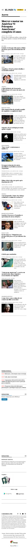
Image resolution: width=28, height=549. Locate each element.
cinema (3, 67)
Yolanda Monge (5, 151)
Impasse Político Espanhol (8, 213)
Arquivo (4, 474)
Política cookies (22, 533)
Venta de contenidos (10, 533)
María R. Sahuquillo (6, 53)
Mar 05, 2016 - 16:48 (17, 73)
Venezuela (4, 86)
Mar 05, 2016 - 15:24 (19, 151)
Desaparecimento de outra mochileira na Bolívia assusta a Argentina (12, 167)
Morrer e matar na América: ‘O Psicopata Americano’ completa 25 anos (12, 26)
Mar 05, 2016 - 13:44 (7, 184)
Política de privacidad (7, 535)
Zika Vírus (4, 46)
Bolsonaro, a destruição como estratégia (15, 374)
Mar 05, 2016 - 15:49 (8, 113)
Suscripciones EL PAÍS (19, 535)
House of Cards (5, 233)
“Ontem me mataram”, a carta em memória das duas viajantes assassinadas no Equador (13, 274)
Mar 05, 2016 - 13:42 (17, 219)
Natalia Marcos (5, 240)
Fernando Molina (5, 171)
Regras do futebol (6, 107)
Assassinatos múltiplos (7, 296)
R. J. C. (3, 132)
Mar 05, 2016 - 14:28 (18, 171)
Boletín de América (7, 459)
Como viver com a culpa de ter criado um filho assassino (12, 299)
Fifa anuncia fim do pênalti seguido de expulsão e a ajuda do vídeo (13, 110)
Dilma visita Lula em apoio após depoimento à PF (12, 181)
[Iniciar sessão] (25, 10)
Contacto (4, 533)
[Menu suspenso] (3, 10)
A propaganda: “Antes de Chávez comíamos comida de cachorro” (13, 196)
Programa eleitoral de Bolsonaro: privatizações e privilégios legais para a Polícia (14, 386)
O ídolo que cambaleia (9, 254)
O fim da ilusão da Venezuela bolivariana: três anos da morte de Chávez (13, 90)
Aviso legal (17, 533)
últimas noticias (6, 371)
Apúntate (4, 399)
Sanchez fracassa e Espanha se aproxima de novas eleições (12, 216)
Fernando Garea (5, 219)
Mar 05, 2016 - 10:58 (17, 240)
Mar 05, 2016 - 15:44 (16, 132)
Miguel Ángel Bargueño (7, 302)
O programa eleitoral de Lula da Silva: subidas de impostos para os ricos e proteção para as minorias (13, 381)
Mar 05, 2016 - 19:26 (7, 35)
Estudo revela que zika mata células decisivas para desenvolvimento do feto (14, 49)
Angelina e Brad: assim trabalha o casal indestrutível (13, 69)
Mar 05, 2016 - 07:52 (17, 302)
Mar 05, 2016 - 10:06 (17, 257)
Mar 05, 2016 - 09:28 (10, 278)
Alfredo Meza (5, 94)
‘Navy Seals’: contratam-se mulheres (11, 148)
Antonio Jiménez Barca (7, 257)
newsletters (5, 394)
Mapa (14, 535)
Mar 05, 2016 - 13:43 (17, 200)
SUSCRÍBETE (20, 9)
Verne (3, 278)
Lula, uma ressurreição (11, 377)
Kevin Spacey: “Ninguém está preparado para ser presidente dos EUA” (14, 236)
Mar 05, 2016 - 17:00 (19, 53)
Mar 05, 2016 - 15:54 (17, 94)
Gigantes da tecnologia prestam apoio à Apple (12, 128)
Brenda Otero (5, 73)
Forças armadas (5, 145)
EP (2, 113)
